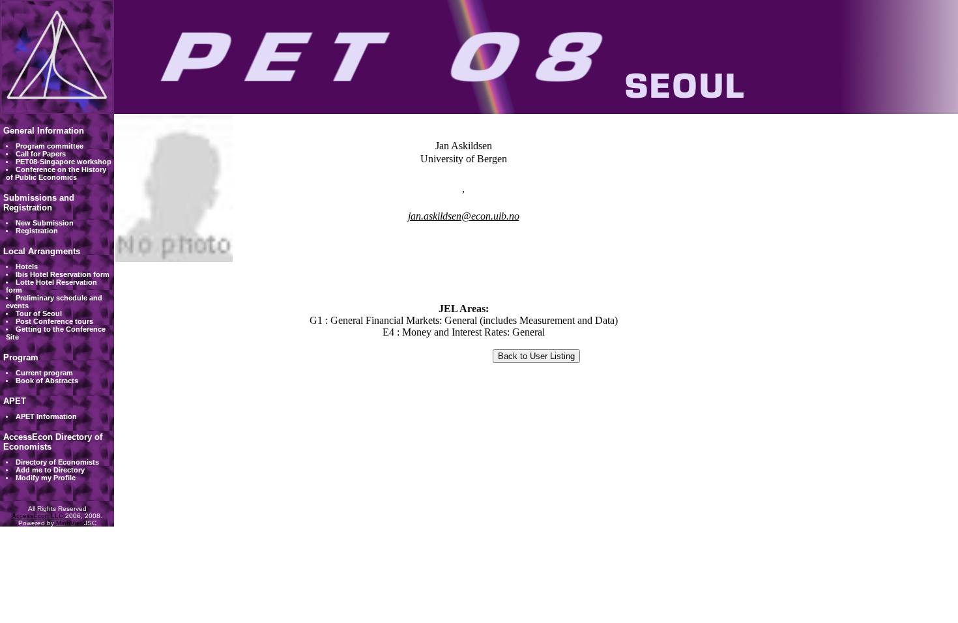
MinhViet (69, 523)
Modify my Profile (46, 478)
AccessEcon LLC (37, 515)
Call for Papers (41, 154)
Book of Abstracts (47, 380)
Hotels (27, 266)
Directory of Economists (57, 462)
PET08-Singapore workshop (63, 162)
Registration (37, 231)
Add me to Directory (50, 470)
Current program (44, 373)
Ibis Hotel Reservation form (62, 274)
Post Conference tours (54, 321)
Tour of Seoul (39, 313)
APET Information (46, 416)
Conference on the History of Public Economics (56, 173)
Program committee (49, 146)
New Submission (45, 223)
